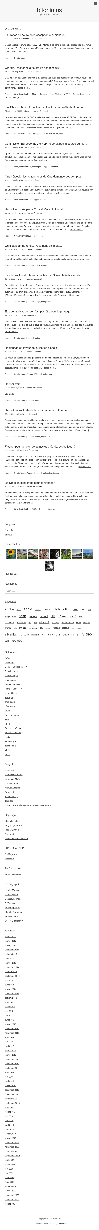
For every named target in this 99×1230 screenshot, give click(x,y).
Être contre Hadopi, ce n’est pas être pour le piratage (37, 311)
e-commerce (10, 679)
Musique (35, 94)
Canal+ (37, 609)
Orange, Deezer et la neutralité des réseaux (32, 68)
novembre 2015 (12, 949)
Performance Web (13, 874)
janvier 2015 (10, 962)
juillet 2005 (10, 1203)
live (29, 622)
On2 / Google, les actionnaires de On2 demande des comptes (43, 176)
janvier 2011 (10, 1085)
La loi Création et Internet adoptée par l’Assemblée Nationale (42, 275)
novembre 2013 (12, 993)
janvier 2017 (10, 940)
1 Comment (37, 38)
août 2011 (9, 1072)
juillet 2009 (10, 1164)
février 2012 (10, 1050)
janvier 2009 (10, 1190)
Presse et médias (47, 94)
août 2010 (9, 1107)
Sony (50, 634)
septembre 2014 (12, 975)
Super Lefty (10, 792)
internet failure (11, 693)
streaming (69, 634)
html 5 (73, 616)
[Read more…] (24, 87)
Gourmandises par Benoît (16, 838)
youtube (16, 640)
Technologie (60, 94)
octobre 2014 (11, 971)
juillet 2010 (10, 1111)
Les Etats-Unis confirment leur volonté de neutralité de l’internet (44, 107)
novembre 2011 (12, 1063)
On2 (49, 199)
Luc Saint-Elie (11, 783)
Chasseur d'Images (14, 898)
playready (33, 628)
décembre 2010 (12, 1089)
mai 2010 (9, 1120)
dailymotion (50, 509)
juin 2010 (9, 1116)
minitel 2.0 (45, 436)
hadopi (43, 235)
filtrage (37, 265)
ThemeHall (61, 1223)
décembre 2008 (12, 1195)
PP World (9, 858)
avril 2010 (9, 1124)
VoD (7, 640)
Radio (7, 736)
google (43, 199)
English (8, 534)
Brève (16, 94)
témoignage (54, 473)
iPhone (9, 622)
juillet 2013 (10, 1006)
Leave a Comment (35, 71)
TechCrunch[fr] (11, 796)
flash (22, 615)
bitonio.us (49, 9)
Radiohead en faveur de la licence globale (31, 348)
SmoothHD (25, 635)
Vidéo (68, 94)
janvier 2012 (10, 1054)
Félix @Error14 (12, 829)
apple (28, 608)
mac (35, 622)
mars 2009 (10, 1181)
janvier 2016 (10, 945)
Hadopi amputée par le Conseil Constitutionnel (34, 209)
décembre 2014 (12, 967)
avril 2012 (9, 1046)
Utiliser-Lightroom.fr (14, 920)
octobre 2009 (11, 1151)
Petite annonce (12, 714)
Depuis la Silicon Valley (16, 666)
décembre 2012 (12, 1028)
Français (9, 530)
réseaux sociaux (61, 627)
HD (53, 616)
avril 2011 (9, 1081)
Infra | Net (9, 770)
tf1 (78, 634)
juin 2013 (9, 1010)
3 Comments (32, 315)
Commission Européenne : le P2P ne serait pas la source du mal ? (46, 143)
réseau (48, 628)
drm (83, 609)
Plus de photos (12, 573)
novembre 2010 (12, 1094)
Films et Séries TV (13, 688)
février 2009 (10, 1186)
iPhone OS (21, 622)
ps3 (41, 627)
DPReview (10, 903)
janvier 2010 (10, 1138)
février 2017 (10, 936)
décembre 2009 (12, 1142)
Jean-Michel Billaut (13, 774)
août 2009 (9, 1159)
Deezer (83, 94)
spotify (58, 635)
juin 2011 (9, 1076)
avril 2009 (9, 1177)
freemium (54, 166)
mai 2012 (9, 1041)
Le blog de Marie (12, 778)
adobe (9, 609)
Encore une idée (12, 684)
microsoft (44, 622)
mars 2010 (10, 1129)
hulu (80, 616)
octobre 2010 (11, 1098)
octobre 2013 (11, 997)
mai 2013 (9, 1015)
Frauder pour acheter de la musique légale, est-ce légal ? (40, 446)
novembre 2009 (12, 1146)
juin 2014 (9, 980)
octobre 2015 (11, 953)
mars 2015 (10, 958)
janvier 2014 (10, 989)
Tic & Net (9, 800)
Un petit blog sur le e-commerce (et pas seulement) (28, 805)
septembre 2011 (12, 1067)
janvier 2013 (10, 1024)
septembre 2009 (12, 1155)
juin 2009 (9, 1168)
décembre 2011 (12, 1059)
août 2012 (9, 1037)
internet (49, 133)
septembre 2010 (12, 1102)
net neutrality (58, 133)
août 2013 (9, 1002)
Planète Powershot (13, 911)
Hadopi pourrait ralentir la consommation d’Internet (36, 410)
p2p (49, 301)
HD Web (62, 616)
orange (16, 97)
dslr (89, 609)
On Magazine (11, 854)
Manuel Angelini (12, 787)
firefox (14, 617)
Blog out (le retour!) (13, 825)
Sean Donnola (11, 916)
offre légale (36, 166)
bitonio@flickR (11, 894)
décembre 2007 (12, 1199)
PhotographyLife (12, 907)
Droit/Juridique (19, 58)
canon (47, 609)
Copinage (9, 662)
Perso (7, 710)
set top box (76, 628)
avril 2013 (9, 1019)
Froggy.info (10, 834)
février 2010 (10, 1133)
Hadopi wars (12, 384)
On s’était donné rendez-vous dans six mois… (33, 245)
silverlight (11, 634)
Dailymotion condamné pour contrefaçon (30, 483)
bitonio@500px (12, 890)
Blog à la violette (12, 820)
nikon (78, 622)
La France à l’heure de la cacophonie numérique (35, 35)
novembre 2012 (12, 1032)
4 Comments (32, 450)
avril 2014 (9, 984)
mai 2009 (9, 1173)
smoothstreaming (38, 634)
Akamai (18, 610)
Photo (22, 627)
